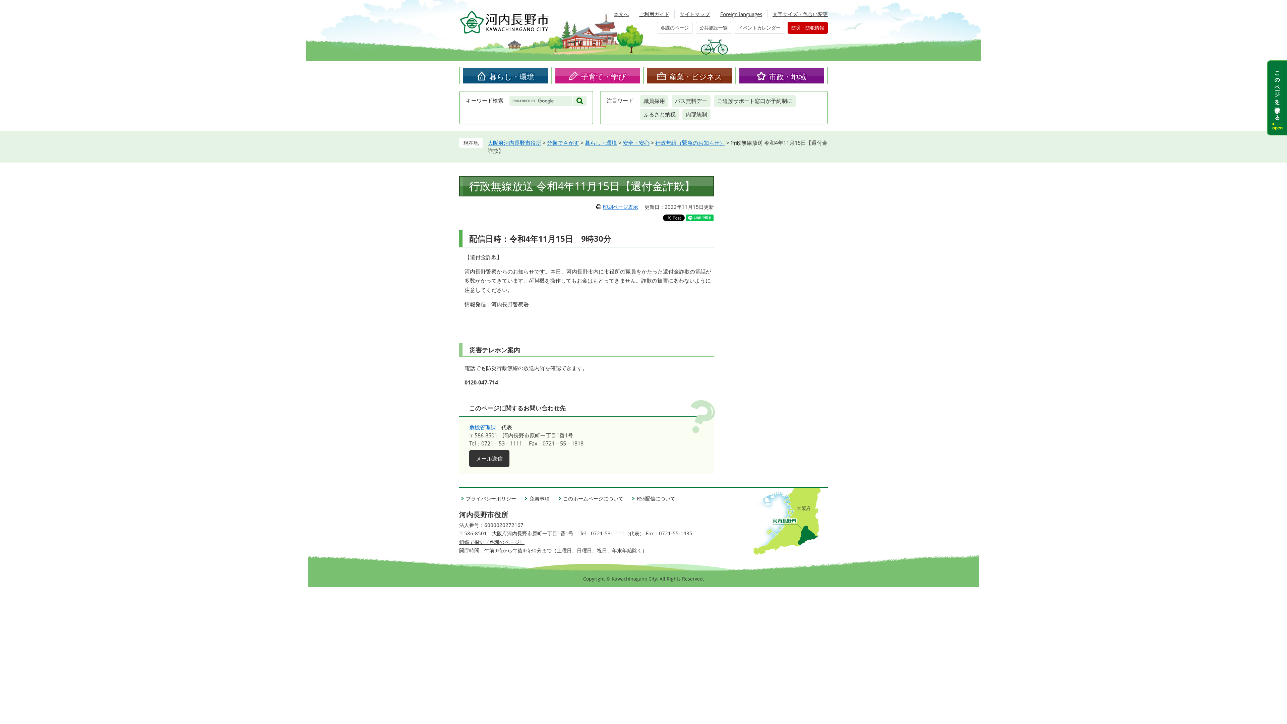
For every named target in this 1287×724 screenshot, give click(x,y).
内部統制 (696, 114)
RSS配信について (656, 498)
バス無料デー (691, 101)
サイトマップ (695, 14)
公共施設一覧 (713, 27)
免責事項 (540, 498)
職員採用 (654, 101)
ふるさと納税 (660, 114)
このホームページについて (593, 498)
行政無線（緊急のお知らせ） (690, 142)
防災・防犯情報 (807, 27)
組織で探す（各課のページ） (492, 542)
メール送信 (489, 458)
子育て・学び (603, 76)
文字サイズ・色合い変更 (800, 14)
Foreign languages (741, 14)
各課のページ (675, 27)
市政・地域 (787, 76)
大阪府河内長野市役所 (514, 142)
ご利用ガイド (654, 14)
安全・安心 (636, 142)
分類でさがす (563, 142)
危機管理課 (482, 427)
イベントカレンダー (759, 27)
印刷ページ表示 (620, 206)
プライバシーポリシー (491, 498)
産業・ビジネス (695, 76)
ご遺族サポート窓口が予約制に (754, 101)
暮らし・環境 (511, 76)
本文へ (621, 14)
